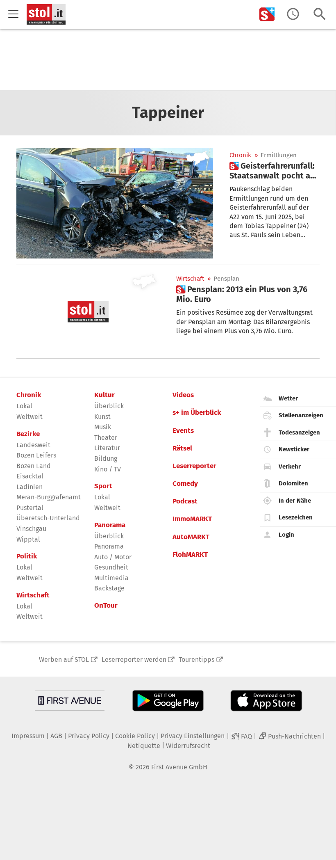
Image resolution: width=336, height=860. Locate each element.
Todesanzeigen (299, 432)
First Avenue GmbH (179, 767)
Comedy (185, 484)
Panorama (109, 525)
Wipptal (28, 539)
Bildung (105, 458)
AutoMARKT (191, 537)
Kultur (104, 395)
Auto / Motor (113, 557)
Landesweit (33, 445)
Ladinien (29, 487)
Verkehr (290, 466)
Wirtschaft (190, 278)
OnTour (106, 606)
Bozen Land (33, 466)
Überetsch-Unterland (48, 518)
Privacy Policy (88, 736)
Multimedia (111, 578)
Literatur (107, 448)
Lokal (24, 406)
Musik (102, 427)
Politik (26, 556)
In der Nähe (295, 500)
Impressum (28, 736)
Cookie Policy (135, 736)
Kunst (102, 417)
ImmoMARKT (192, 519)
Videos (183, 395)
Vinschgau (31, 529)
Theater (105, 437)
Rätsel (182, 448)
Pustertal (29, 508)
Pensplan (226, 278)
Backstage (109, 588)
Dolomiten (293, 483)
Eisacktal (29, 476)
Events (183, 431)
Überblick (109, 406)
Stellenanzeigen (301, 415)
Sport (103, 486)
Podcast (185, 501)
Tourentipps (196, 659)
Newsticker (294, 449)
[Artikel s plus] (114, 203)
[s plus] (267, 14)
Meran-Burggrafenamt (48, 497)
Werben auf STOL (64, 659)
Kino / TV (107, 469)
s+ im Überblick (197, 413)
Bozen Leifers (36, 455)
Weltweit (29, 417)
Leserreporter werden (134, 659)
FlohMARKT (190, 555)
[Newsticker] (293, 14)
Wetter (288, 398)
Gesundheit (111, 567)
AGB (56, 736)
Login (286, 534)
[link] (274, 171)
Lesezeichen (296, 517)
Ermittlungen (279, 155)
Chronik (240, 155)
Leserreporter (194, 466)
